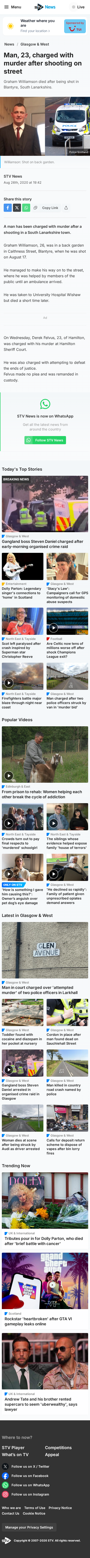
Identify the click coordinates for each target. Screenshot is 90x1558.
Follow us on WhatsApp (31, 1485)
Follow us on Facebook (30, 1476)
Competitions (58, 1447)
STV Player (13, 1447)
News (9, 44)
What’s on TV (15, 1454)
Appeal (52, 1454)
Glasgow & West (35, 44)
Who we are (11, 1508)
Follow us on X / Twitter (30, 1466)
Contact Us (10, 1513)
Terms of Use (34, 1508)
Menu (16, 7)
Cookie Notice (34, 1513)
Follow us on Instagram (30, 1494)
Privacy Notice (60, 1508)
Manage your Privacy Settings (29, 1527)
